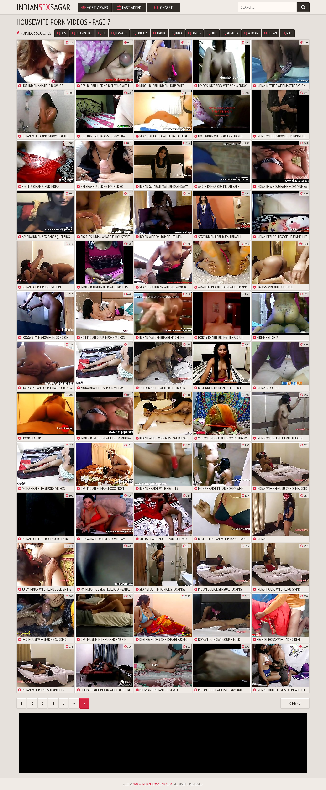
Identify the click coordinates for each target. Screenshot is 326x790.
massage (121, 33)
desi (63, 33)
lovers (196, 33)
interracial (83, 33)
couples (141, 33)
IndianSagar (43, 7)
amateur (232, 33)
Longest (165, 7)
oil (103, 33)
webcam (252, 33)
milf (289, 33)
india (178, 33)
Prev (295, 703)
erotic (161, 33)
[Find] (303, 7)
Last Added (131, 7)
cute (213, 33)
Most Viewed (97, 7)
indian (272, 33)
